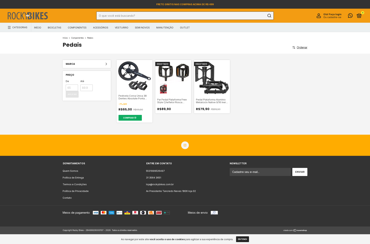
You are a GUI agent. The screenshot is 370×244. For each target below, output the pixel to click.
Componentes (77, 27)
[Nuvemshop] (295, 230)
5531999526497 (155, 170)
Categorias (19, 27)
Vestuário (121, 27)
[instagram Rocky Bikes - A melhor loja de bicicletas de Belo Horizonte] (185, 145)
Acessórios (100, 27)
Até (82, 81)
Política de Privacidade (76, 191)
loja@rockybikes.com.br (160, 184)
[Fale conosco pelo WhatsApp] (350, 16)
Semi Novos (142, 27)
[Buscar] (269, 15)
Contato (67, 197)
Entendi (242, 239)
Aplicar (72, 94)
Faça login (335, 14)
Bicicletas (54, 27)
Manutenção (164, 27)
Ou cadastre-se (332, 17)
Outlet (185, 27)
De (67, 81)
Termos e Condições (75, 184)
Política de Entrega (73, 177)
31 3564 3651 (153, 177)
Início (37, 27)
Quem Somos (70, 170)
